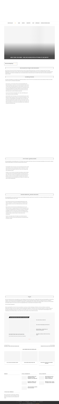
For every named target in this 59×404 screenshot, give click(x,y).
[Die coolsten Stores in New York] (32, 321)
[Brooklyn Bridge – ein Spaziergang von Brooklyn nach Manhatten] (32, 330)
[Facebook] (27, 19)
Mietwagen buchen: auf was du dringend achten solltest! (49, 382)
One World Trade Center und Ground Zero (16, 334)
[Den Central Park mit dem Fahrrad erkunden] (46, 356)
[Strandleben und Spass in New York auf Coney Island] (32, 335)
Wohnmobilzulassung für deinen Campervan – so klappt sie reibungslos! (49, 377)
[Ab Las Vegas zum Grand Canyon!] (12, 356)
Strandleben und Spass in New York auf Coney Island (43, 334)
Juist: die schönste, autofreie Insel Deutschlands (32, 387)
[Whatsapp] (31, 19)
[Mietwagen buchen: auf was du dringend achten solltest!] (41, 383)
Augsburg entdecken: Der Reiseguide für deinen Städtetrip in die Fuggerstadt (32, 377)
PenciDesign (37, 403)
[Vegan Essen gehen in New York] (29, 356)
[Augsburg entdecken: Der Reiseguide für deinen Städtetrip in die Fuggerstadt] (24, 377)
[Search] (50, 23)
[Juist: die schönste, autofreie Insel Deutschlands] (24, 388)
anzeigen (15, 63)
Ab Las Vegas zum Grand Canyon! (12, 362)
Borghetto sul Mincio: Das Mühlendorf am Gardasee (32, 382)
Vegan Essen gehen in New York (29, 362)
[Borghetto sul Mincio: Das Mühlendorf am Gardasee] (24, 383)
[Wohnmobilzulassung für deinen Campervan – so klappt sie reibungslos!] (41, 377)
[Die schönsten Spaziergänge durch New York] (32, 325)
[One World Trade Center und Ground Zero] (19, 326)
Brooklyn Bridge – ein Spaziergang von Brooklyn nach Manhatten (42, 329)
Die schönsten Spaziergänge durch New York (42, 324)
